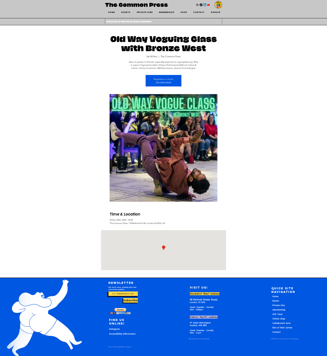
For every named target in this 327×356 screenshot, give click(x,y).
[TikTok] (201, 4)
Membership (278, 309)
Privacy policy (294, 339)
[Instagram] (197, 4)
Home (275, 296)
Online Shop (278, 318)
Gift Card (277, 314)
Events (275, 301)
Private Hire (278, 305)
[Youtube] (208, 4)
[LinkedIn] (204, 4)
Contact (276, 332)
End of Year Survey (282, 327)
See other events (163, 82)
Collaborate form (281, 323)
